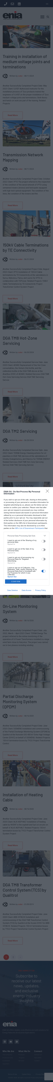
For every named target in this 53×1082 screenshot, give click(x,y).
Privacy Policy (40, 590)
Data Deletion (12, 590)
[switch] (43, 541)
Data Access (26, 590)
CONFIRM (15, 581)
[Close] (48, 492)
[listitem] (26, 535)
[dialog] (26, 541)
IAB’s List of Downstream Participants (29, 528)
